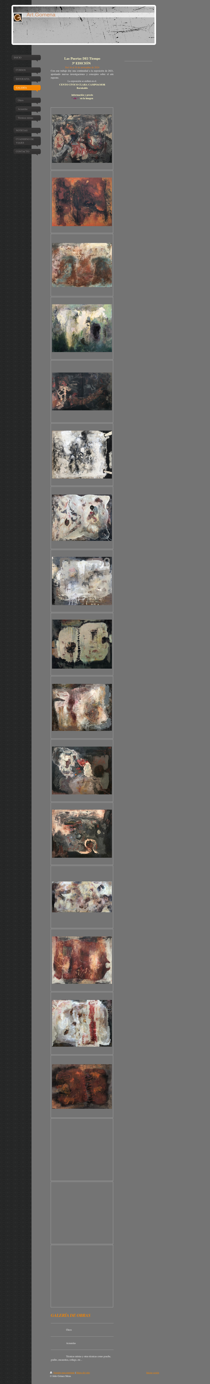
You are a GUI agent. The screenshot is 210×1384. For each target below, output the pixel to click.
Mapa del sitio (83, 1372)
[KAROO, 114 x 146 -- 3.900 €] (82, 707)
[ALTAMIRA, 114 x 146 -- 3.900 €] (82, 1023)
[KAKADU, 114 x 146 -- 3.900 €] (82, 960)
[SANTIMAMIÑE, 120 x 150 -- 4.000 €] (82, 518)
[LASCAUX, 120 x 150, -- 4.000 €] (82, 202)
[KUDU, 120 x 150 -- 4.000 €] (82, 644)
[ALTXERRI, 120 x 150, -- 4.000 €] (82, 328)
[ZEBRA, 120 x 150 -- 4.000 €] (82, 581)
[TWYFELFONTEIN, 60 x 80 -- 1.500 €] (82, 1086)
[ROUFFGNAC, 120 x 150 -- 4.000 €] (82, 455)
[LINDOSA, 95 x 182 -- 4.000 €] (82, 896)
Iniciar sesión (152, 1372)
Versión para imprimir (64, 1372)
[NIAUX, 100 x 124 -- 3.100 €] (82, 770)
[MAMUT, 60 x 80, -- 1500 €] (82, 265)
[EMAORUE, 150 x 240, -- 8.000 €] (82, 391)
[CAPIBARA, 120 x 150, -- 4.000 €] (82, 138)
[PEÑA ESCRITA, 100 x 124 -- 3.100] (82, 834)
